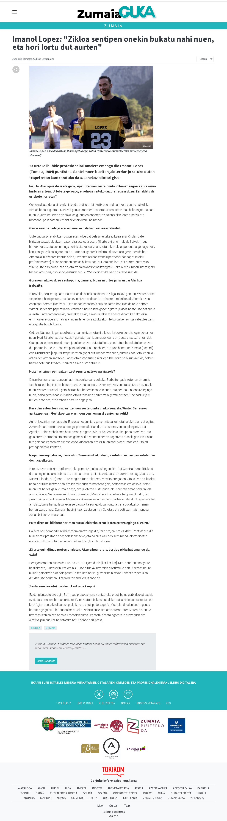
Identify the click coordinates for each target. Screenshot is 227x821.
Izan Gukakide (46, 661)
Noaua (61, 798)
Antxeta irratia (118, 788)
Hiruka (201, 793)
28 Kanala (197, 798)
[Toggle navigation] (14, 12)
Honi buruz (63, 703)
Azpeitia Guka (158, 788)
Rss (168, 703)
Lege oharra (85, 703)
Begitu (25, 793)
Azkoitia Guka (182, 788)
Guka (161, 793)
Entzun (203, 59)
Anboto (97, 788)
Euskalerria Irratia (63, 793)
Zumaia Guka (176, 798)
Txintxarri (130, 798)
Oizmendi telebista (84, 798)
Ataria (139, 788)
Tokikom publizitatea (113, 811)
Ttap (127, 805)
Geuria (87, 793)
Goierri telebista (125, 793)
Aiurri (55, 788)
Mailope (45, 798)
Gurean (113, 805)
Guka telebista (181, 793)
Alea (68, 788)
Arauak (125, 703)
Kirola (35, 628)
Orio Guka (110, 798)
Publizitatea (107, 703)
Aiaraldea (25, 788)
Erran (40, 793)
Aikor (41, 788)
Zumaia (113, 26)
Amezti (81, 788)
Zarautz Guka (152, 798)
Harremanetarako (148, 703)
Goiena (102, 793)
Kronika (29, 798)
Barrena (203, 788)
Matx (100, 805)
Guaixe (147, 793)
